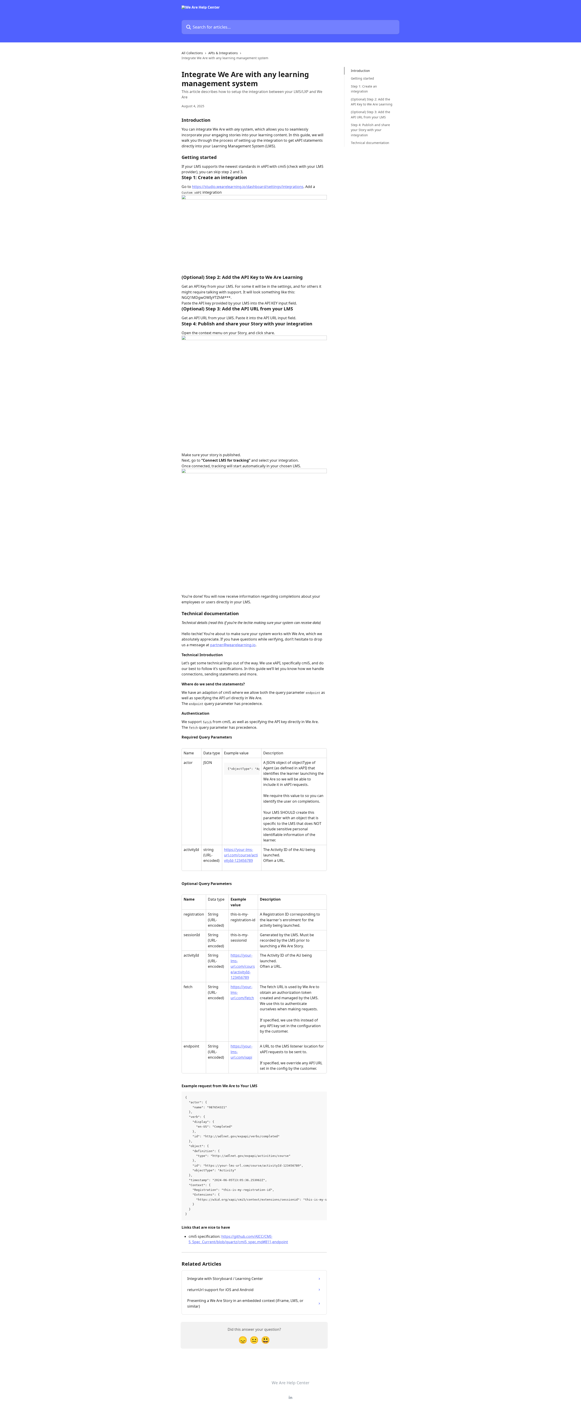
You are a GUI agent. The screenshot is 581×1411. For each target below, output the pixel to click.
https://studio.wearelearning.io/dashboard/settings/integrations (247, 186)
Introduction (360, 70)
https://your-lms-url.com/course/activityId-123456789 (241, 855)
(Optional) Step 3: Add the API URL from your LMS (370, 114)
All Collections (192, 53)
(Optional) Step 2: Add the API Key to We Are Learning (371, 101)
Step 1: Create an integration (364, 88)
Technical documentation (370, 143)
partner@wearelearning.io (233, 644)
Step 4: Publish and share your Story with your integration (370, 130)
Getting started (362, 78)
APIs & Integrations (223, 53)
